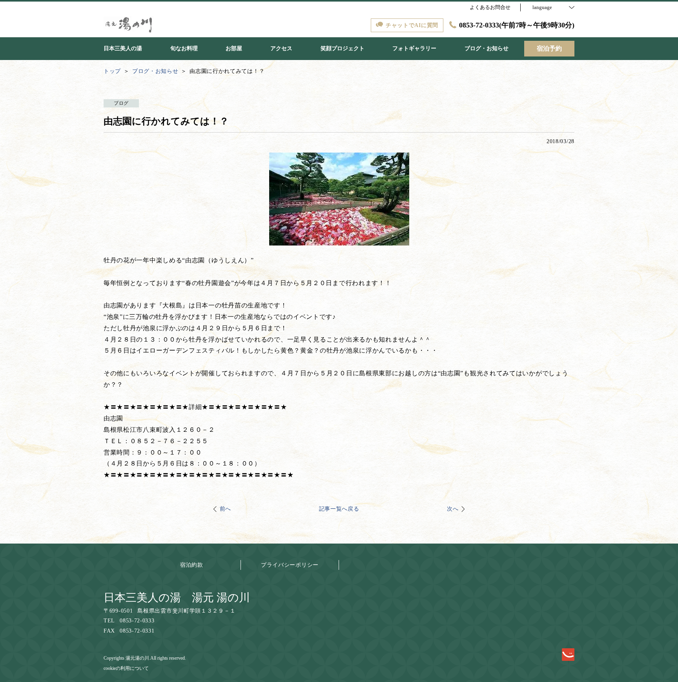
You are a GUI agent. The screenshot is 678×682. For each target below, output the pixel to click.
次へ (452, 509)
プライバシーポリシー (290, 565)
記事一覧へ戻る (339, 509)
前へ (225, 509)
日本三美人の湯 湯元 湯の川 (177, 597)
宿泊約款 (191, 565)
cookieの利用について (126, 668)
